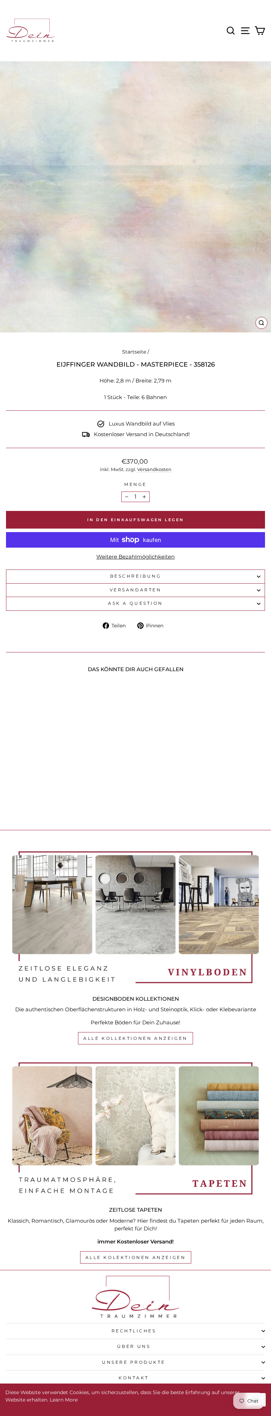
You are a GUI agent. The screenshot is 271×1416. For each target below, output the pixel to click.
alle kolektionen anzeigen (135, 1257)
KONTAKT (134, 1377)
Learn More (64, 1400)
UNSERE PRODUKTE (133, 1362)
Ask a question (135, 603)
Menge (135, 484)
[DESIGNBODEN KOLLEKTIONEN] (135, 917)
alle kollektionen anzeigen (135, 1038)
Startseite (134, 352)
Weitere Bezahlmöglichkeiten (135, 557)
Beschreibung (135, 576)
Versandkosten (154, 469)
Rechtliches (134, 1330)
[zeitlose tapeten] (135, 1128)
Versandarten (135, 590)
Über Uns (133, 1346)
